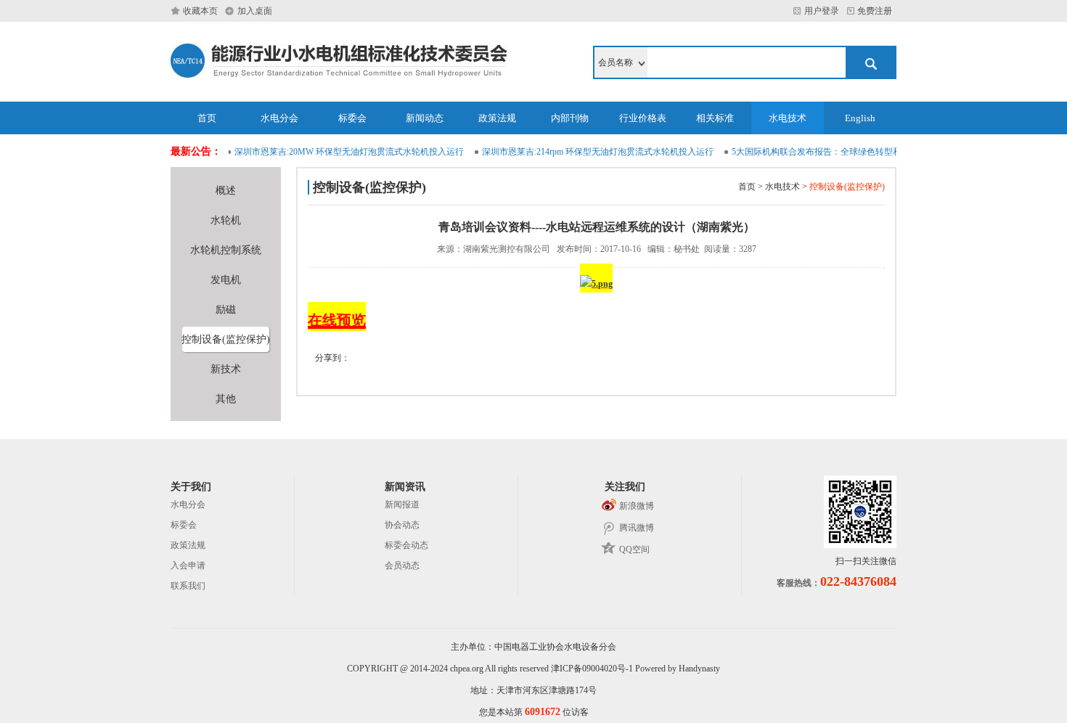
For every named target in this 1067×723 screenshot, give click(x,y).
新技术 (225, 369)
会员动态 (402, 565)
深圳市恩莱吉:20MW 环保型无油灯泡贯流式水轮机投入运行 (343, 152)
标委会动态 (406, 545)
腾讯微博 (636, 528)
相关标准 (715, 118)
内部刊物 (570, 118)
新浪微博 (636, 506)
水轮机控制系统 (225, 250)
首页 (206, 118)
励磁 (226, 309)
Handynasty (699, 668)
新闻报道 (402, 504)
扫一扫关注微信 (865, 561)
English (860, 118)
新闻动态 (424, 118)
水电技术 (787, 118)
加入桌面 (254, 11)
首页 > (750, 186)
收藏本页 (200, 11)
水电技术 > (785, 186)
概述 (226, 190)
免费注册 (876, 11)
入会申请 (188, 565)
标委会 (352, 118)
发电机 (225, 279)
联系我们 (188, 586)
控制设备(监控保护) (225, 339)
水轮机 (225, 220)
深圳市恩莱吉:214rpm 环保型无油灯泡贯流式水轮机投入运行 (592, 152)
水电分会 (279, 118)
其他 (226, 398)
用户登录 (821, 11)
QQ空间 (634, 549)
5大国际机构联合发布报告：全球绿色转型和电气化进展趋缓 (841, 152)
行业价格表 (642, 118)
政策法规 (497, 118)
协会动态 (402, 525)
